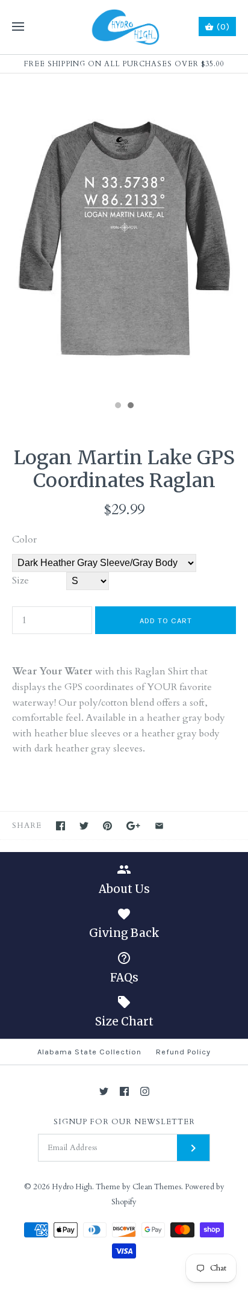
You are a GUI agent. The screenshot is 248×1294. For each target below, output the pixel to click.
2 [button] (130, 406)
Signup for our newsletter (124, 1122)
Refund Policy (183, 1051)
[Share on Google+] (133, 825)
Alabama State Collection (89, 1051)
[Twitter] (103, 1091)
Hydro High (72, 1186)
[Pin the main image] (107, 825)
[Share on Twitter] (83, 825)
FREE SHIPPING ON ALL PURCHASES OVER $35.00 (124, 64)
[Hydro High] (124, 27)
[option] (124, 233)
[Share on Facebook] (60, 825)
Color (24, 539)
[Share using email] (159, 825)
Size (20, 580)
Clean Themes (156, 1186)
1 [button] (117, 406)
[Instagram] (144, 1091)
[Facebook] (124, 1091)
